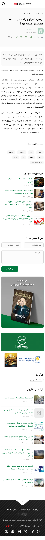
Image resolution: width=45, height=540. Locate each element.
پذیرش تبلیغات (12, 509)
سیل (40, 157)
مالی (15, 157)
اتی (31, 152)
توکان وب (6, 526)
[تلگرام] (30, 37)
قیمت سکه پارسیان (36, 380)
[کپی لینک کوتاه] (17, 37)
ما (23, 157)
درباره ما (36, 509)
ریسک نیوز (40, 13)
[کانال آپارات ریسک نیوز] (12, 531)
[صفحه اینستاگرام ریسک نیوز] (38, 531)
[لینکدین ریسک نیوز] (19, 531)
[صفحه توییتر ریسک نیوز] (25, 531)
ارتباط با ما (25, 509)
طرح (31, 157)
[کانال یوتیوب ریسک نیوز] (6, 531)
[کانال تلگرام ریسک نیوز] (32, 531)
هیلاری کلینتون (37, 162)
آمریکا (40, 152)
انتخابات (21, 152)
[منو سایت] (41, 3)
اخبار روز (27, 13)
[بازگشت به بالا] (22, 503)
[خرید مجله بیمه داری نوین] (22, 302)
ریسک (11, 152)
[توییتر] (26, 37)
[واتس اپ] (21, 37)
